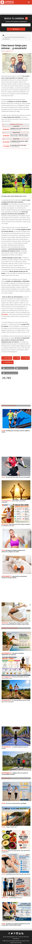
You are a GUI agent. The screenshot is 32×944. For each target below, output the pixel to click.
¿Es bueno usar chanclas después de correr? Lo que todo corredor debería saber (16, 924)
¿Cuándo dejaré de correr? (15, 897)
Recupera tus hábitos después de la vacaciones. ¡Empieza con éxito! (13, 551)
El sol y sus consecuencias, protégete (16, 803)
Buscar (17, 29)
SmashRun (4, 314)
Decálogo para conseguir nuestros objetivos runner (16, 431)
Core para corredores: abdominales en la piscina (13, 654)
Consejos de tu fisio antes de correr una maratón (18, 477)
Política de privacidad (8, 941)
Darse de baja (18, 942)
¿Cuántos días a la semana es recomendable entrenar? (15, 773)
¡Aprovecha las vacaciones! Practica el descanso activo (14, 577)
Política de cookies (20, 941)
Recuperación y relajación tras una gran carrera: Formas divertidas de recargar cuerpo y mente (15, 623)
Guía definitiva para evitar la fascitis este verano (18, 874)
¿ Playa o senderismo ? (11, 827)
